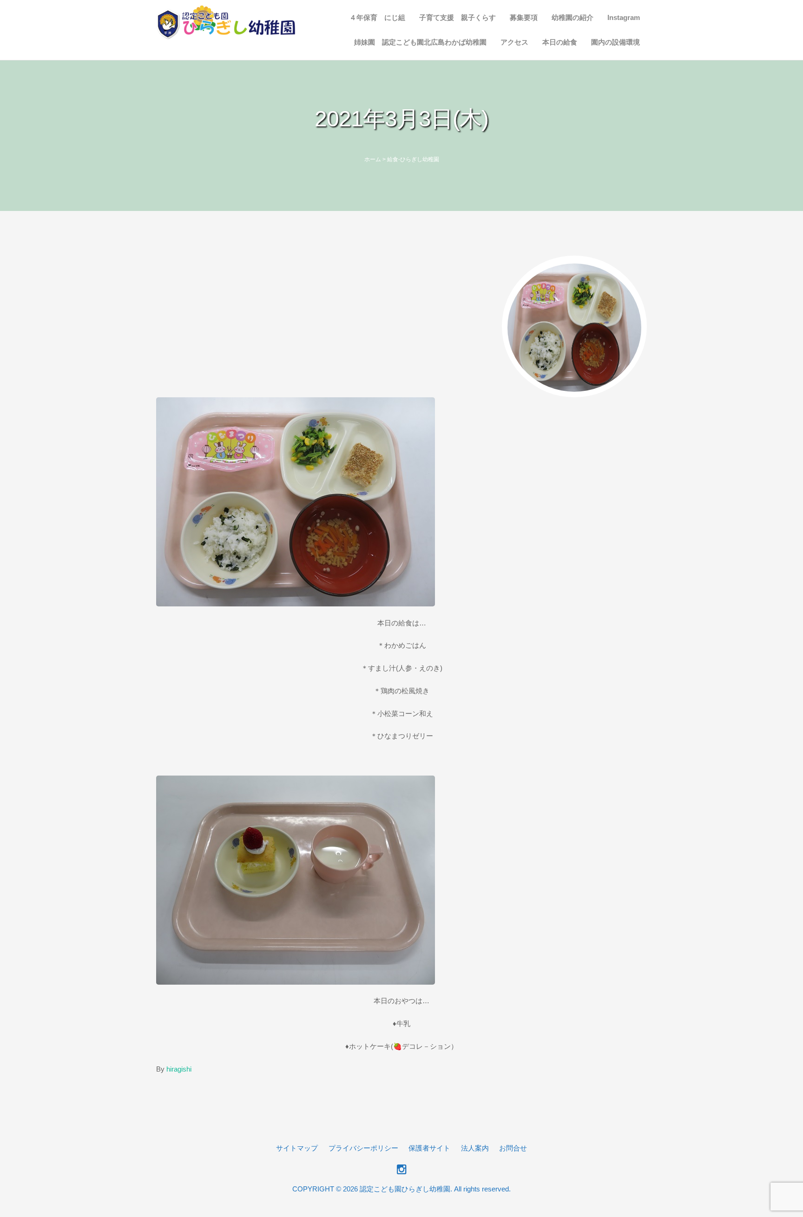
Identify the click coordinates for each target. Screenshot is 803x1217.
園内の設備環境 (615, 42)
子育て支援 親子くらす (457, 17)
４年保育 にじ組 (377, 17)
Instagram (623, 17)
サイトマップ (297, 1148)
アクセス (514, 42)
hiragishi (178, 1069)
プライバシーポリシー (363, 1148)
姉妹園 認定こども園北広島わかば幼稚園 (420, 42)
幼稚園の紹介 (572, 17)
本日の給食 (559, 42)
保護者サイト (429, 1148)
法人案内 (475, 1148)
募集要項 (524, 17)
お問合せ (513, 1148)
